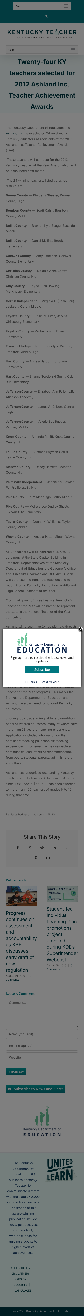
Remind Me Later (49, 681)
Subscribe (42, 669)
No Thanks (31, 681)
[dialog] (42, 658)
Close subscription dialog (81, 630)
